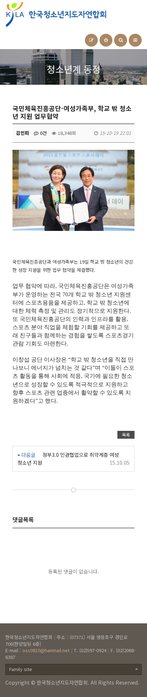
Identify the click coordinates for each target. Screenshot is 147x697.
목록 (126, 435)
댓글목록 (23, 519)
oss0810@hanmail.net (46, 650)
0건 (43, 133)
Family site (20, 669)
